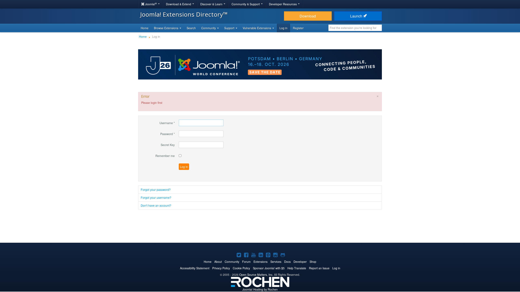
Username (167, 123)
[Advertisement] (260, 226)
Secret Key (168, 145)
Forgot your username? (156, 197)
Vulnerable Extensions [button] (257, 28)
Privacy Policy (221, 268)
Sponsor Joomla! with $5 (269, 268)
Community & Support (246, 4)
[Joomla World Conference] (260, 64)
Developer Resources (283, 4)
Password (167, 134)
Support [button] (229, 28)
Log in (283, 28)
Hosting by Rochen (260, 289)
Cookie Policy (241, 268)
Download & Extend (179, 4)
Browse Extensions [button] (166, 28)
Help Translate (296, 268)
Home (144, 28)
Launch (356, 15)
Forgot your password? (156, 190)
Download (308, 15)
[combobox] (355, 28)
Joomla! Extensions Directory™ (184, 14)
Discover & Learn (211, 4)
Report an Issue (319, 268)
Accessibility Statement (194, 268)
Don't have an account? (156, 205)
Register (298, 28)
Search (191, 28)
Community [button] (209, 28)
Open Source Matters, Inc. (256, 275)
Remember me (165, 156)
